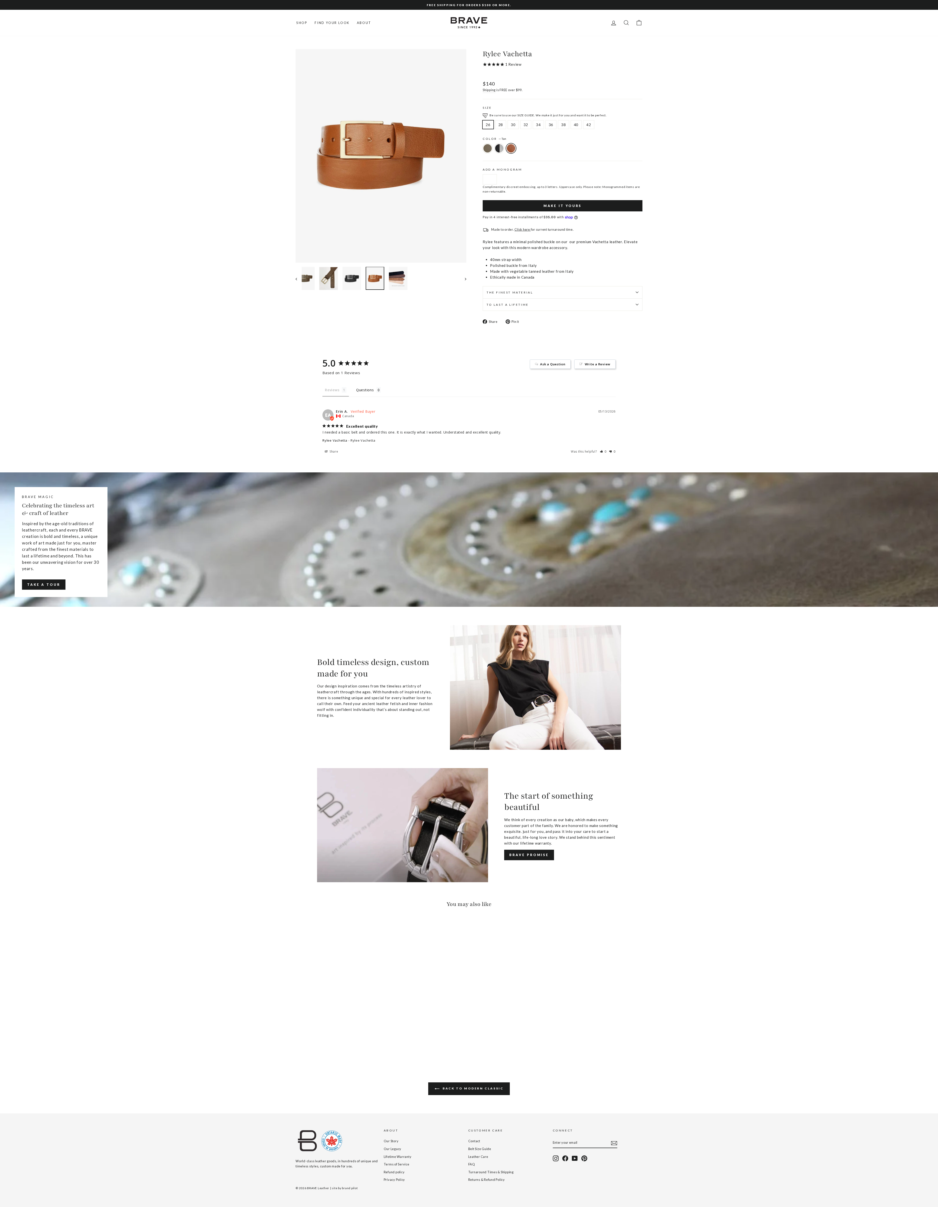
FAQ (471, 1164)
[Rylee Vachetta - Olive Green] (299, 1041)
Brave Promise (529, 855)
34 (538, 124)
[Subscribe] (614, 1143)
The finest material (510, 292)
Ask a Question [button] (552, 364)
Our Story (391, 1141)
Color (494, 139)
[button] (603, 451)
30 (513, 124)
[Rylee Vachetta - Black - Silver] (305, 1041)
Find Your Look (332, 23)
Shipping (489, 90)
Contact (474, 1141)
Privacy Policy (394, 1180)
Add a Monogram (502, 169)
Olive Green (487, 148)
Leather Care (478, 1157)
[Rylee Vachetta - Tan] (312, 1041)
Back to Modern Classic (472, 1088)
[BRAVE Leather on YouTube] (575, 1158)
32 (525, 124)
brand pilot (350, 1188)
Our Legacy (393, 1149)
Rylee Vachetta (334, 440)
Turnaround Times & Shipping (491, 1172)
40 (576, 124)
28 (500, 124)
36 (551, 124)
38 (563, 124)
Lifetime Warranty (398, 1157)
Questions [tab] (365, 390)
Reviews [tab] (332, 390)
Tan (511, 148)
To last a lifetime (508, 304)
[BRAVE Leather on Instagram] (556, 1158)
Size (487, 107)
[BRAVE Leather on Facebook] (565, 1158)
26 (488, 124)
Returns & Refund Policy (486, 1180)
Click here (522, 229)
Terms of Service (396, 1164)
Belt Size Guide (479, 1149)
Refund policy (394, 1172)
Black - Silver (499, 148)
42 (588, 124)
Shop (301, 23)
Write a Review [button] (598, 364)
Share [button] (333, 451)
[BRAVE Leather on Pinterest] (584, 1158)
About (364, 23)
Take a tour (43, 585)
